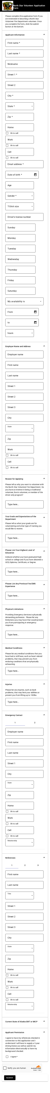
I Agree (13, 1057)
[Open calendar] (35, 175)
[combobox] (20, 107)
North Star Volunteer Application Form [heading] (29, 6)
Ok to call (14, 133)
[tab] (15, 722)
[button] (25, 35)
